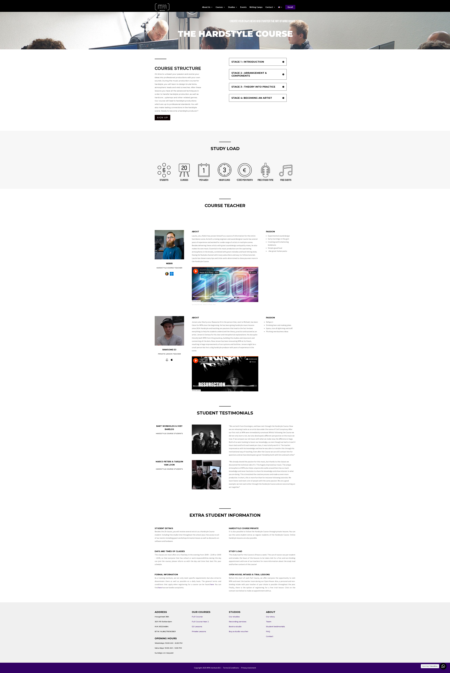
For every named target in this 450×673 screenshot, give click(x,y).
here (212, 584)
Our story (270, 617)
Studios (231, 7)
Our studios (234, 617)
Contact (269, 7)
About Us (206, 7)
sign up (162, 117)
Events (243, 7)
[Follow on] (167, 274)
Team (268, 621)
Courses (219, 7)
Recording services (237, 621)
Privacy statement (248, 668)
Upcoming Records (197, 304)
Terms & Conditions (231, 668)
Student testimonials (275, 626)
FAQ (268, 631)
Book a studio (235, 626)
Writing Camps (255, 7)
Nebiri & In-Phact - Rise (209, 304)
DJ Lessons (197, 626)
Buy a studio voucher (238, 631)
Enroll (290, 7)
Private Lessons (199, 631)
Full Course (197, 617)
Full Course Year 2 (200, 621)
